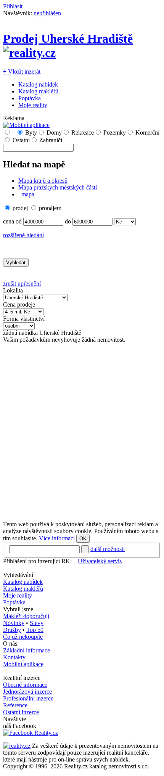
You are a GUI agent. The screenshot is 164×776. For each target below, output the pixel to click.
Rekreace (82, 132)
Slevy (36, 623)
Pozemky (114, 132)
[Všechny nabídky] (13, 132)
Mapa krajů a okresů (43, 180)
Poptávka (29, 98)
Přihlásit (13, 6)
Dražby (12, 630)
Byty (31, 132)
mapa (27, 194)
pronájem (50, 208)
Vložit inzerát (21, 71)
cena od (12, 221)
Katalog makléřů (38, 91)
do (68, 221)
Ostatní (21, 140)
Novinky (13, 623)
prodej (20, 208)
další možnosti (107, 549)
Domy (54, 132)
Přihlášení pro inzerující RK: (37, 561)
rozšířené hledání (23, 235)
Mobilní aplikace (23, 664)
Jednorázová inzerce (27, 691)
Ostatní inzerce (21, 712)
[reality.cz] (17, 745)
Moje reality (32, 105)
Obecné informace (25, 684)
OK (83, 538)
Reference (15, 705)
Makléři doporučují (26, 616)
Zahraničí (50, 140)
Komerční (147, 132)
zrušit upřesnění (22, 283)
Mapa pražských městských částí (57, 187)
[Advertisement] (82, 432)
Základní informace (26, 650)
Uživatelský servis (100, 561)
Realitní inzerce (21, 678)
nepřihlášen (47, 13)
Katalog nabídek (38, 84)
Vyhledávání (18, 575)
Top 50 (34, 630)
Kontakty (14, 657)
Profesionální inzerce (28, 698)
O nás (10, 643)
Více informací (57, 538)
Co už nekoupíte (23, 636)
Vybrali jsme (18, 609)
